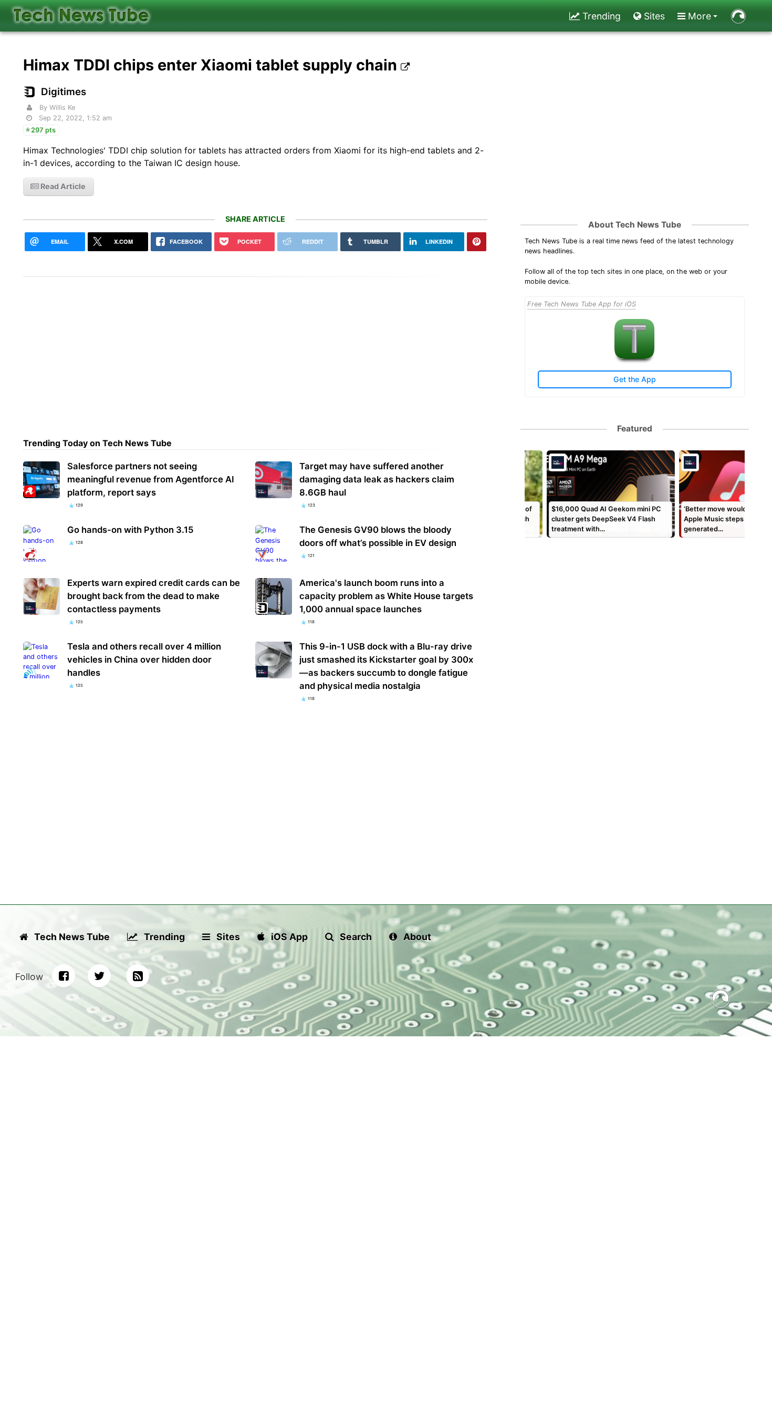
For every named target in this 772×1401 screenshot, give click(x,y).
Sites (653, 16)
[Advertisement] (255, 350)
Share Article (255, 218)
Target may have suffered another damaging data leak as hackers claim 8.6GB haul (376, 479)
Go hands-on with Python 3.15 (130, 529)
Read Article (62, 186)
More (698, 16)
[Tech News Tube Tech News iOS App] (634, 356)
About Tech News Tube (634, 225)
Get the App (634, 379)
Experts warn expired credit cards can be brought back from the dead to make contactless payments (153, 596)
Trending (600, 16)
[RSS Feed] (137, 975)
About (416, 936)
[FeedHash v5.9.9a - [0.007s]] (721, 1000)
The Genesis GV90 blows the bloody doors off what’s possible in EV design (377, 536)
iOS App (288, 936)
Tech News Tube (71, 936)
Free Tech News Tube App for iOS (581, 304)
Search (355, 936)
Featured (634, 429)
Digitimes (63, 92)
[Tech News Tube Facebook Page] (63, 975)
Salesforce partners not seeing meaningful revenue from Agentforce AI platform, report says (150, 479)
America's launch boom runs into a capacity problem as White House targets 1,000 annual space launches (386, 596)
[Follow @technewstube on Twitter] (99, 975)
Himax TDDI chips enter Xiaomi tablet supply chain (212, 65)
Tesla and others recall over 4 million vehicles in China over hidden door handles (144, 659)
